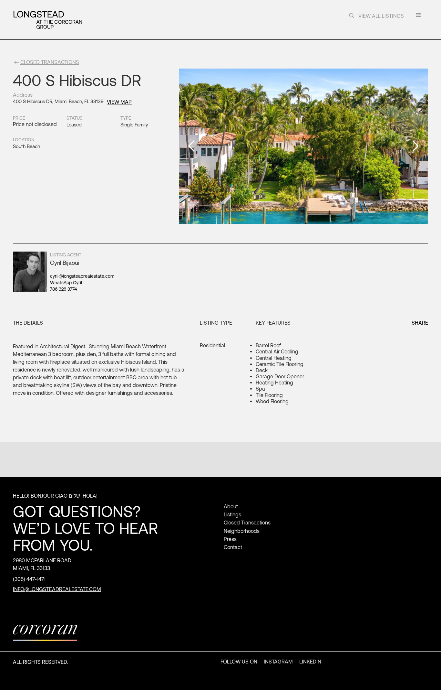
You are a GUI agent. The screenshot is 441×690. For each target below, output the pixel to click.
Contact (233, 547)
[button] (418, 17)
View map (119, 102)
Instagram (278, 661)
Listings (232, 514)
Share (420, 323)
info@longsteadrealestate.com (57, 589)
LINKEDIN (310, 661)
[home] (47, 20)
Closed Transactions (247, 522)
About (231, 506)
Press (230, 539)
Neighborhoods (242, 531)
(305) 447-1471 (29, 579)
